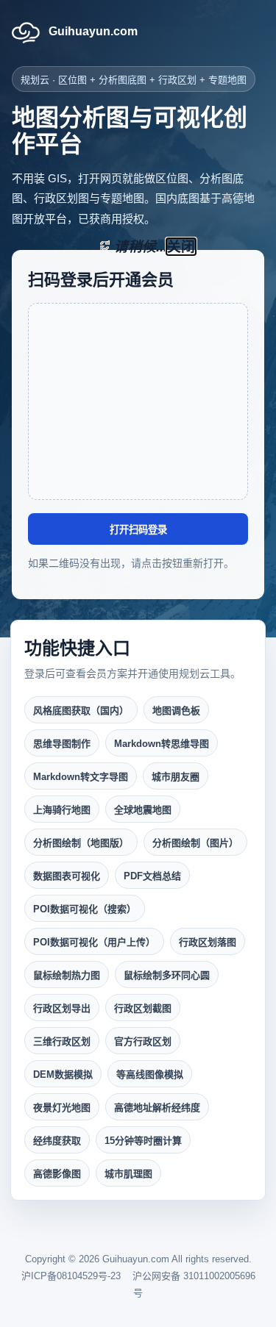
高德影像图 (57, 1173)
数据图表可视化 (66, 875)
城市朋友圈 (175, 776)
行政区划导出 (62, 1008)
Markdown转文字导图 (80, 776)
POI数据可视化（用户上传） (94, 942)
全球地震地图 (142, 809)
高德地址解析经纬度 (157, 1107)
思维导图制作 (62, 743)
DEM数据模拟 (63, 1074)
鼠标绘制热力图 (66, 975)
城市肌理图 (128, 1173)
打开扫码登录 (138, 529)
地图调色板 (176, 710)
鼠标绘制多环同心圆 (167, 975)
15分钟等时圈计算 (143, 1140)
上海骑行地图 (62, 809)
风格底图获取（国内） (81, 710)
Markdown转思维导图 (161, 743)
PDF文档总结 (152, 875)
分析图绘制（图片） (195, 842)
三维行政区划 (62, 1041)
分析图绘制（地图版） (81, 842)
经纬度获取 (57, 1140)
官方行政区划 (142, 1041)
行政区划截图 (142, 1008)
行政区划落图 (207, 942)
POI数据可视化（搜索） (84, 909)
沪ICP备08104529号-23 (71, 1275)
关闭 (181, 246)
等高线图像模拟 (149, 1074)
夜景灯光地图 (62, 1107)
